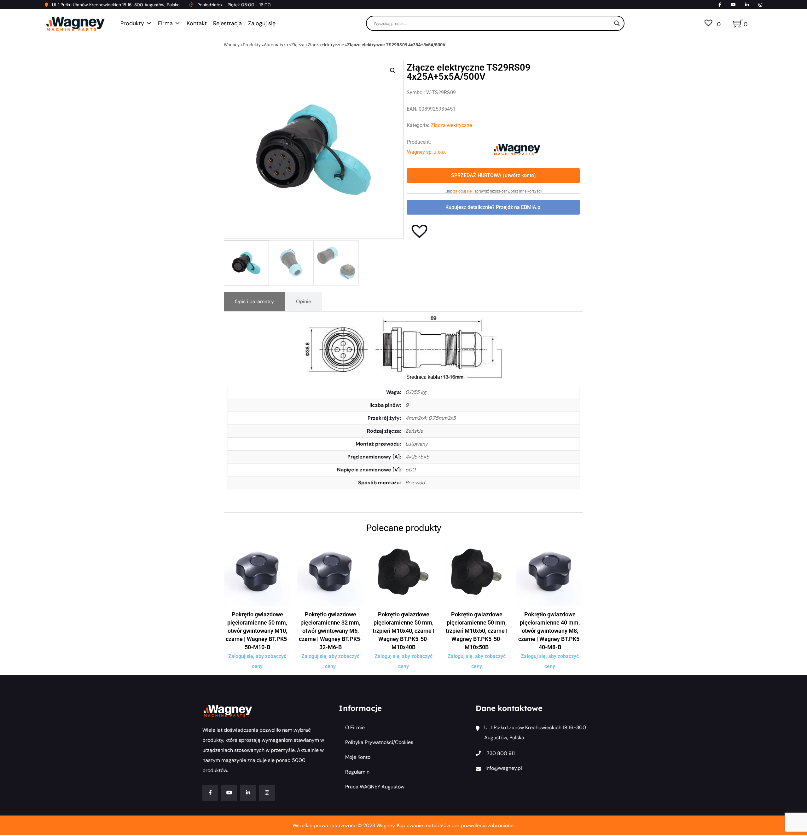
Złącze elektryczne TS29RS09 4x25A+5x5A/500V (396, 44)
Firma (165, 23)
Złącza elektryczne (326, 44)
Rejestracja (227, 23)
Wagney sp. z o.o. (426, 152)
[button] (392, 70)
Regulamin (357, 772)
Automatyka (276, 44)
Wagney (232, 44)
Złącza (298, 44)
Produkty (132, 23)
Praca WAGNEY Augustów (374, 786)
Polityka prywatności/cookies (379, 742)
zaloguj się (462, 191)
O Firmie (355, 727)
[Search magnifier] (617, 23)
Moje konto (357, 757)
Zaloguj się (262, 23)
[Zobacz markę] (517, 149)
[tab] (254, 301)
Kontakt (197, 23)
